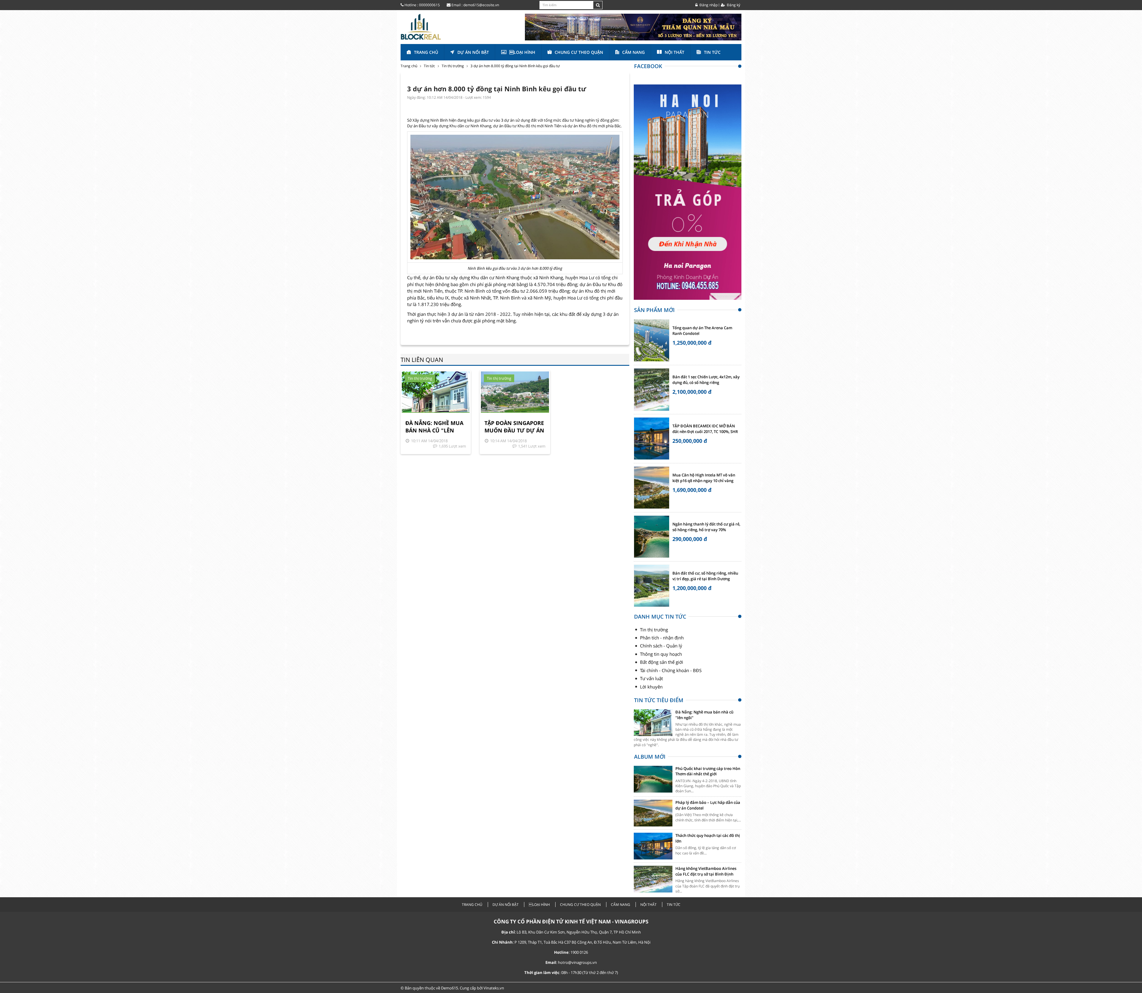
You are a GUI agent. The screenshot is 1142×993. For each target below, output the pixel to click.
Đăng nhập (708, 4)
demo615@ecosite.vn (481, 4)
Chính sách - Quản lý (661, 646)
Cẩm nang (633, 52)
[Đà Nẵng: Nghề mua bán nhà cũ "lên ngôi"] (436, 392)
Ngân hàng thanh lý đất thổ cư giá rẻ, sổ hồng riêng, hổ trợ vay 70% (706, 527)
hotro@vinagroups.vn (577, 962)
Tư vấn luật (651, 678)
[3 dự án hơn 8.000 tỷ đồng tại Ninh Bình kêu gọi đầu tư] (421, 26)
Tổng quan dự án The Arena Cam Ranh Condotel (702, 330)
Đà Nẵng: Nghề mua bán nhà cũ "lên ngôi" (434, 426)
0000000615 (429, 4)
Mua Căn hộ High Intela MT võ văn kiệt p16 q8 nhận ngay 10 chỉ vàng (703, 478)
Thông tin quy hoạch (661, 654)
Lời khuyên (651, 687)
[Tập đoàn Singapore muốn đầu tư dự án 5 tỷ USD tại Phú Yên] (515, 392)
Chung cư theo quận (579, 52)
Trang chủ (426, 52)
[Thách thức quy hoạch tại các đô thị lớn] (653, 846)
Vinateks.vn (494, 988)
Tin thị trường (453, 65)
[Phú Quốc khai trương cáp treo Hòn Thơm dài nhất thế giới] (653, 779)
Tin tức (712, 52)
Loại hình (522, 52)
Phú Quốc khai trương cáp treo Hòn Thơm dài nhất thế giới (707, 771)
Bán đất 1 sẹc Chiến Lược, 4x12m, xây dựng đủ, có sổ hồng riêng (706, 379)
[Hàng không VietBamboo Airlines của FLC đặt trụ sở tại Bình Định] (653, 879)
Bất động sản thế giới (661, 662)
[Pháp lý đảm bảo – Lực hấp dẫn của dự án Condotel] (653, 813)
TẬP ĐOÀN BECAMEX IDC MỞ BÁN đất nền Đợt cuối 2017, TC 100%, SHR (705, 428)
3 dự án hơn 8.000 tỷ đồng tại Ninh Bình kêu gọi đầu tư (515, 65)
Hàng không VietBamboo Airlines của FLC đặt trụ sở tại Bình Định (705, 871)
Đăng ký (733, 4)
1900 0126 (579, 952)
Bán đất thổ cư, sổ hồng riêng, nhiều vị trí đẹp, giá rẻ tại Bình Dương (705, 576)
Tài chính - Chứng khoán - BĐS (671, 670)
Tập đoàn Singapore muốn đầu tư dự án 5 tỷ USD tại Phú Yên (514, 426)
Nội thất (674, 52)
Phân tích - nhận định (662, 638)
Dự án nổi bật (473, 52)
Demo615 (449, 988)
